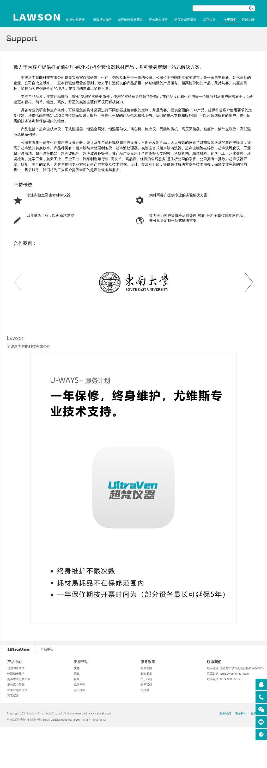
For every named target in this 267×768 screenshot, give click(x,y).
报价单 (145, 690)
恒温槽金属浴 (102, 20)
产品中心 (14, 661)
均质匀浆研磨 (75, 20)
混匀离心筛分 (158, 20)
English (249, 20)
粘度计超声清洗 (185, 20)
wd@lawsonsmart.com (234, 673)
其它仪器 (209, 20)
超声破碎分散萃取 (130, 20)
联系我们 (146, 684)
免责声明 (79, 684)
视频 (77, 679)
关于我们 (230, 20)
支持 (77, 668)
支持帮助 (81, 661)
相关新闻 (146, 668)
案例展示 (146, 673)
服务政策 (148, 661)
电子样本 (79, 690)
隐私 (77, 673)
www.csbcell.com (99, 713)
